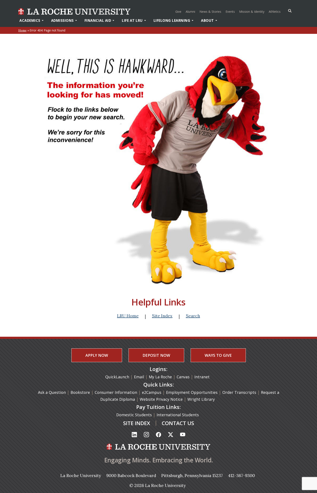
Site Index (162, 315)
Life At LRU (132, 20)
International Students (178, 414)
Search (193, 315)
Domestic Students (134, 414)
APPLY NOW (96, 355)
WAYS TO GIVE (218, 355)
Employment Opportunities (192, 392)
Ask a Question (52, 392)
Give (178, 11)
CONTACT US (178, 423)
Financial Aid (98, 20)
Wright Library (201, 399)
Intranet (202, 376)
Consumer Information (116, 392)
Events (230, 11)
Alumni (190, 11)
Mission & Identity (251, 11)
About (207, 20)
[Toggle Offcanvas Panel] (290, 11)
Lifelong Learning (172, 20)
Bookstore (80, 392)
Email (139, 376)
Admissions (62, 20)
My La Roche (160, 376)
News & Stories (210, 11)
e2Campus (151, 392)
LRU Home (128, 315)
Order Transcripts (239, 392)
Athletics (275, 11)
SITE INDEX (136, 423)
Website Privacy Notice (162, 399)
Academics (29, 20)
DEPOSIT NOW (156, 355)
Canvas (183, 376)
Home (22, 30)
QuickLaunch (117, 376)
